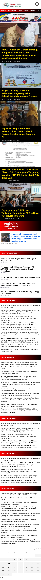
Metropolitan (12, 10)
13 (26, 563)
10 (9, 563)
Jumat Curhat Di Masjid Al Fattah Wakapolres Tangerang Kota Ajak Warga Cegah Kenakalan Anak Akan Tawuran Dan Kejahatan (20, 384)
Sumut (26, 10)
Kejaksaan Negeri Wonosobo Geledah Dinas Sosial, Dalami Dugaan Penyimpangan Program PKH (18, 132)
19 (20, 567)
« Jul (1, 577)
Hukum (32, 10)
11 (14, 563)
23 (3, 571)
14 (32, 563)
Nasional (3, 10)
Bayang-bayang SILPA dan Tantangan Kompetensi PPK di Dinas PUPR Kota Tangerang (20, 213)
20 (26, 567)
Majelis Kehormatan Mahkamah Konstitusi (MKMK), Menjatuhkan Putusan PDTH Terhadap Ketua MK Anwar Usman (18, 318)
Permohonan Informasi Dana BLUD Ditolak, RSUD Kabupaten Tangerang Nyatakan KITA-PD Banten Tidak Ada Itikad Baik (20, 173)
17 (9, 567)
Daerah (20, 10)
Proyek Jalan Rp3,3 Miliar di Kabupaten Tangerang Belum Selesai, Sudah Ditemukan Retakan (19, 93)
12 (20, 563)
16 (3, 567)
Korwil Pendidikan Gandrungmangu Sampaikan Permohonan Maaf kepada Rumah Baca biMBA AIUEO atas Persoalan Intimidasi (19, 53)
